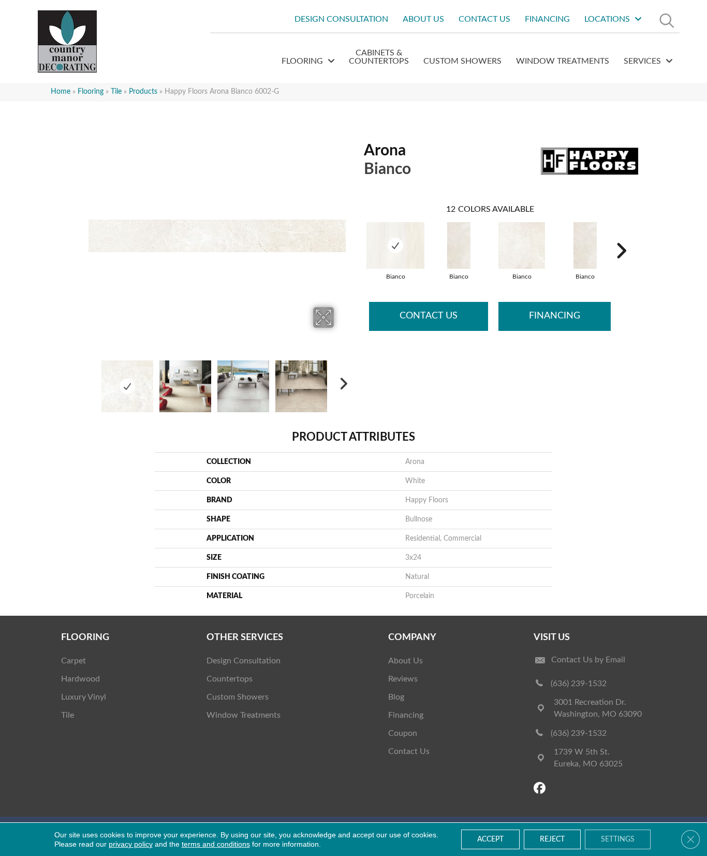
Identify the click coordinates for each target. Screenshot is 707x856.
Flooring (91, 91)
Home (60, 91)
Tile (116, 91)
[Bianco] (395, 245)
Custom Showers (238, 697)
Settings (618, 839)
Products (143, 91)
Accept (490, 839)
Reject (552, 839)
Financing (554, 316)
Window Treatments (244, 715)
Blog (396, 697)
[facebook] (541, 789)
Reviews (403, 679)
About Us (405, 661)
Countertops (230, 679)
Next (340, 381)
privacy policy (131, 844)
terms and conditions (216, 844)
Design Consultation (244, 661)
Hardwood (80, 679)
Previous (94, 381)
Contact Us (429, 316)
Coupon (402, 733)
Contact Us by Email (588, 660)
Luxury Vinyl (83, 697)
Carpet (73, 661)
